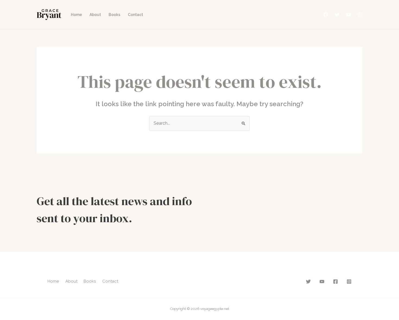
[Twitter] (337, 14)
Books (114, 14)
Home (76, 14)
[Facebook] (325, 14)
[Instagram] (359, 14)
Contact (135, 14)
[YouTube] (348, 14)
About (95, 14)
